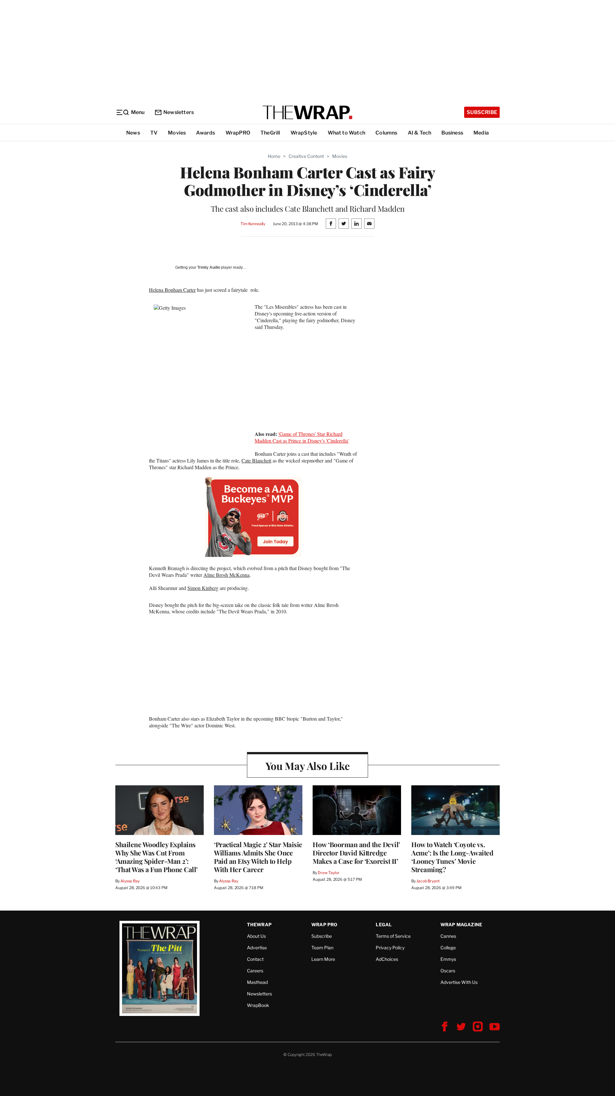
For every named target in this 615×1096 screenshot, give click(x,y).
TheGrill (270, 133)
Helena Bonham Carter (172, 289)
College (448, 947)
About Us (256, 936)
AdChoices (387, 959)
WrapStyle (304, 133)
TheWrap (259, 924)
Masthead (257, 982)
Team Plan (322, 947)
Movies (177, 133)
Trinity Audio (208, 267)
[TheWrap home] (307, 112)
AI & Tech (419, 133)
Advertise (257, 947)
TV (154, 133)
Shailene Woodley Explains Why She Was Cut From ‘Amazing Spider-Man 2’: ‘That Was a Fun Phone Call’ (156, 856)
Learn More (323, 959)
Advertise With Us (459, 982)
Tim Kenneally (253, 223)
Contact (255, 959)
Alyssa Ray (130, 881)
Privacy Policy (390, 947)
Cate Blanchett (256, 460)
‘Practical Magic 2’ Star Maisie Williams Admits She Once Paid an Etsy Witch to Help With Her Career (258, 856)
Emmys (448, 959)
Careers (255, 970)
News (133, 133)
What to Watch (346, 133)
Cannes (448, 936)
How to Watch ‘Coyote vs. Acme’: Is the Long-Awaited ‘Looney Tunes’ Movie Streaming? (452, 856)
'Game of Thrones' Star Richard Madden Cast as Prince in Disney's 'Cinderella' (302, 437)
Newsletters (178, 112)
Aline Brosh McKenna (226, 574)
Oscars (447, 970)
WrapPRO (238, 133)
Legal (384, 924)
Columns (386, 133)
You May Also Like (308, 766)
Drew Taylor (329, 872)
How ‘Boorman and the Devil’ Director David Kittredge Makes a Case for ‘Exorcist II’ (356, 852)
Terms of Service (393, 936)
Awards (205, 133)
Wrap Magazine (461, 924)
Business (452, 133)
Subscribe (482, 112)
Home (274, 156)
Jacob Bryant (427, 881)
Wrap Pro (324, 924)
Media (481, 133)
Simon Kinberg (202, 588)
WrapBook (258, 1005)
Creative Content (306, 156)
